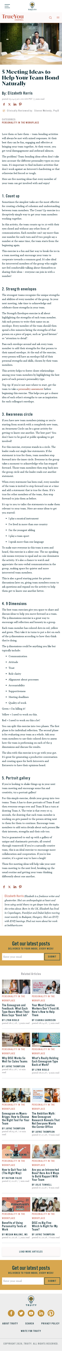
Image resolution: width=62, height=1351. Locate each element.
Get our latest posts (31, 943)
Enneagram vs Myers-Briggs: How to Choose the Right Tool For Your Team (15, 1118)
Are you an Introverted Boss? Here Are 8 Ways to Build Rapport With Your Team (45, 1175)
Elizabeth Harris (20, 93)
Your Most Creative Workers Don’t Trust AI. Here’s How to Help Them (46, 1010)
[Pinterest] (20, 104)
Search (29, 1323)
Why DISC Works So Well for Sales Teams (14, 1059)
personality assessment (30, 389)
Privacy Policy (50, 1323)
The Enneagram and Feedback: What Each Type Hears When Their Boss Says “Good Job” (16, 1010)
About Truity (10, 1323)
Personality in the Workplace (20, 122)
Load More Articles (31, 1251)
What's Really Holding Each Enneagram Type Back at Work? (45, 1061)
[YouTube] (31, 1313)
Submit (52, 956)
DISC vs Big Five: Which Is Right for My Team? (45, 1226)
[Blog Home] (13, 17)
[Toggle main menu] (58, 17)
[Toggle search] (50, 17)
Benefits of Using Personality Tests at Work (14, 1226)
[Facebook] (4, 104)
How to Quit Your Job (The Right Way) (14, 1171)
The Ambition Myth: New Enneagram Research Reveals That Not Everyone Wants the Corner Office (46, 1120)
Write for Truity (31, 1331)
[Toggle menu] (7, 6)
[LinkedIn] (15, 104)
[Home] (32, 6)
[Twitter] (9, 104)
